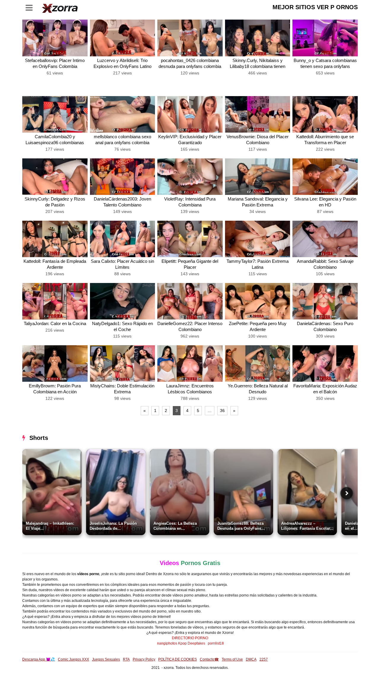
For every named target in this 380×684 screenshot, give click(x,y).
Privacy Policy (144, 659)
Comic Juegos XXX (73, 659)
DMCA (251, 659)
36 (222, 410)
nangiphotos (167, 643)
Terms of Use (232, 659)
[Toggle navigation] (31, 7)
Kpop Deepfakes (191, 643)
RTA (126, 659)
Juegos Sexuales (106, 659)
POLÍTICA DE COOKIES (177, 659)
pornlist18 (216, 643)
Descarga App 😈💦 (38, 659)
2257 (263, 659)
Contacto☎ (209, 659)
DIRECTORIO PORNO (190, 638)
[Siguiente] (346, 493)
